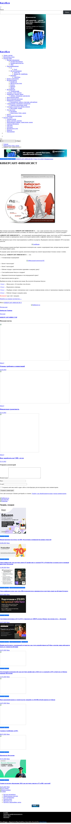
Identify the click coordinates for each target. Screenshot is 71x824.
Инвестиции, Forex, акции (18, 113)
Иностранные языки (13, 97)
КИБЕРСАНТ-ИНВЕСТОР (8, 317)
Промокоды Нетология (7, 755)
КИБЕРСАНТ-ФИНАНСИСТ (25, 159)
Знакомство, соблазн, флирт (15, 94)
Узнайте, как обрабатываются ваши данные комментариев (49, 493)
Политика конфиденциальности (12, 814)
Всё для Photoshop (8, 797)
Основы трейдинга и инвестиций (12, 366)
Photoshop (13, 75)
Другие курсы (11, 110)
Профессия (13, 82)
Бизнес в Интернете (13, 78)
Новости (9, 130)
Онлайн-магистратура (16, 63)
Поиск (2, 9)
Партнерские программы (14, 116)
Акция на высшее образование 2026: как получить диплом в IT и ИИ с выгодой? (25, 783)
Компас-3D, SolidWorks (21, 74)
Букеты (12, 85)
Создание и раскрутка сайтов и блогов (18, 106)
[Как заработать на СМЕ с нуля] (19, 452)
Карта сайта (6, 815)
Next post (2, 314)
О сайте (5, 812)
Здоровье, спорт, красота (14, 92)
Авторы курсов (11, 119)
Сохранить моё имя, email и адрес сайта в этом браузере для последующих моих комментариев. (30, 487)
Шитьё (12, 88)
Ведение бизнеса (12, 80)
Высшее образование (13, 60)
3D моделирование (16, 71)
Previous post (3, 307)
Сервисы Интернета (13, 124)
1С (11, 68)
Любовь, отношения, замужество (20, 96)
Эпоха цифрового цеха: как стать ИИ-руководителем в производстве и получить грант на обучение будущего (34, 591)
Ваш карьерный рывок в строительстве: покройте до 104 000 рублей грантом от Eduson (27, 699)
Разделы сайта (7, 58)
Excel (15, 69)
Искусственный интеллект (15, 99)
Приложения (11, 131)
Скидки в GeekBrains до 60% (9, 731)
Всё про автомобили (9, 794)
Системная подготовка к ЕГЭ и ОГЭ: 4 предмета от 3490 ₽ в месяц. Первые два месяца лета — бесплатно (33, 619)
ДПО (11, 64)
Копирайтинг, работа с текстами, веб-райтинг (23, 102)
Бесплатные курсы (8, 57)
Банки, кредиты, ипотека (14, 120)
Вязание (12, 86)
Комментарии (4, 478)
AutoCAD (17, 72)
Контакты (6, 817)
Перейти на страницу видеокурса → (11, 299)
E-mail (2, 484)
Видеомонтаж (11, 89)
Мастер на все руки (16, 83)
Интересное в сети (12, 128)
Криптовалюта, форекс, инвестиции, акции (20, 122)
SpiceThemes (43, 822)
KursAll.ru (5, 3)
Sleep (35, 159)
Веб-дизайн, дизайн (16, 108)
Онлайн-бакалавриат (16, 61)
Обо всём (9, 125)
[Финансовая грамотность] (34, 403)
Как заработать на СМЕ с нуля (12, 458)
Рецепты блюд (7, 799)
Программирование (13, 66)
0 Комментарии (48, 159)
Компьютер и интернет (14, 100)
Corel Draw (17, 77)
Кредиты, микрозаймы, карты (12, 802)
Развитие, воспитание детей (18, 105)
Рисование (13, 111)
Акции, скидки (7, 55)
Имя (1, 481)
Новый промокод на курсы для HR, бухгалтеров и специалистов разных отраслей (25, 539)
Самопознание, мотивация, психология (18, 103)
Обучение (10, 127)
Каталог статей (7, 117)
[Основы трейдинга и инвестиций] (34, 360)
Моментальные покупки (10, 796)
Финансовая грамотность (9, 409)
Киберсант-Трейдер (6, 310)
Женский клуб (7, 800)
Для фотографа (14, 91)
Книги (9, 114)
